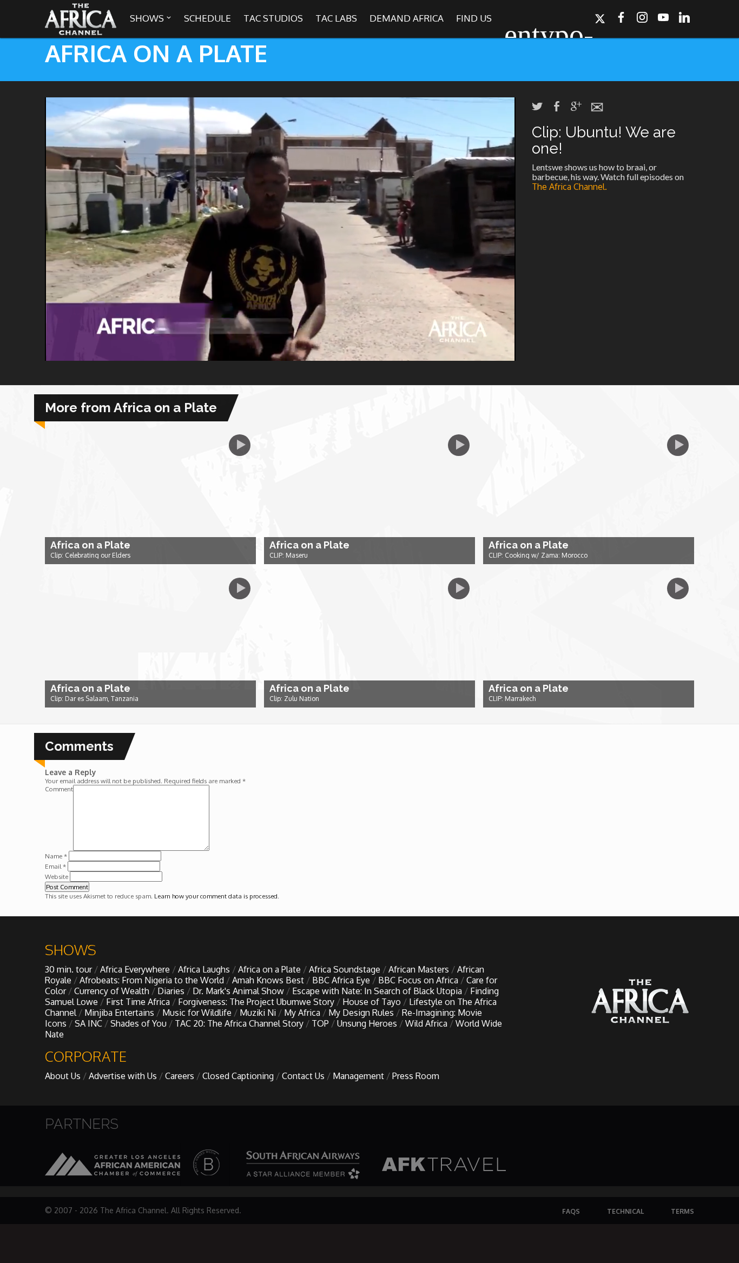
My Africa (302, 1012)
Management (358, 1075)
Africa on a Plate (269, 969)
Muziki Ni (258, 1012)
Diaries (170, 991)
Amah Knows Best (268, 980)
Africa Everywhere (135, 969)
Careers (179, 1075)
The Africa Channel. (570, 186)
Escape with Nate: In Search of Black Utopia (377, 991)
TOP (320, 1023)
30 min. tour (68, 969)
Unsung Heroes (367, 1023)
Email (55, 866)
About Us (63, 1075)
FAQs (571, 1211)
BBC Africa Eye (341, 980)
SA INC (88, 1023)
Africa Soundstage (344, 969)
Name (56, 856)
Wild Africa (426, 1023)
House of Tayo (371, 1001)
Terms (682, 1211)
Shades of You (138, 1023)
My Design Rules (361, 1012)
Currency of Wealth (111, 991)
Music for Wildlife (197, 1012)
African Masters (418, 969)
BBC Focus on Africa (418, 980)
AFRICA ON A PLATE (156, 53)
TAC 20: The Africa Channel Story (239, 1023)
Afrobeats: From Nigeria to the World (152, 980)
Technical (625, 1211)
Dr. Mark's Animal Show (238, 991)
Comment (59, 789)
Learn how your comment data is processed (216, 896)
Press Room (415, 1075)
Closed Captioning (238, 1075)
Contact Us (303, 1075)
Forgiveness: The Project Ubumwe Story (256, 1001)
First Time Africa (138, 1001)
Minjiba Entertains (119, 1012)
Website (56, 876)
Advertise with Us (123, 1075)
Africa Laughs (204, 969)
